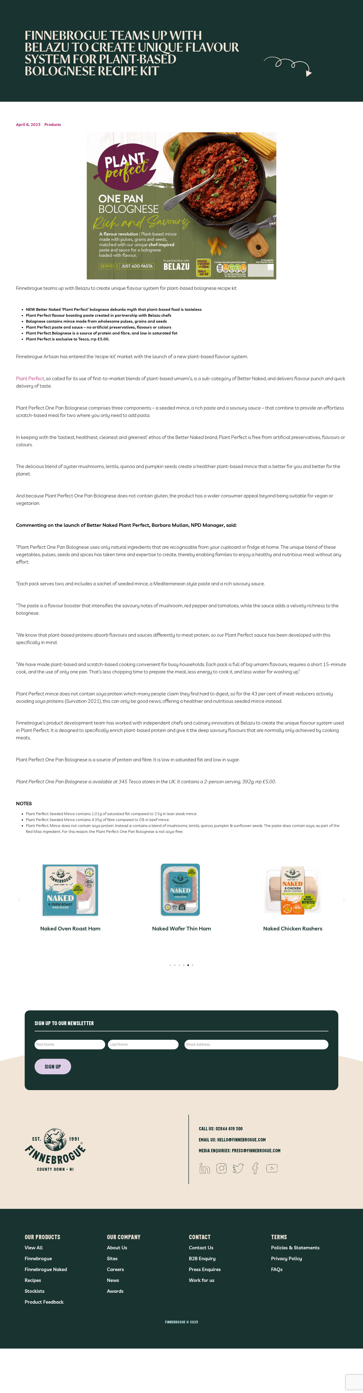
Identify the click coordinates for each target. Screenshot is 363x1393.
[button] (19, 899)
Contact (200, 1236)
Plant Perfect (30, 378)
